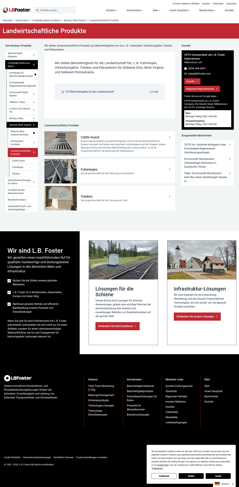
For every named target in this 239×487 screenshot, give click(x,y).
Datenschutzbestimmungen (37, 457)
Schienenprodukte (98, 400)
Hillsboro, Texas (17, 102)
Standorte (231, 3)
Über (155, 10)
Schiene (110, 10)
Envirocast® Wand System (18, 94)
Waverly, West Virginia (75, 20)
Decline (191, 476)
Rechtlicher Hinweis (63, 457)
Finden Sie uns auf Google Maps (200, 96)
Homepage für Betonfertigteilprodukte (21, 74)
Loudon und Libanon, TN (20, 110)
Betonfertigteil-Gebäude (15, 55)
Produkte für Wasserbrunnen (136, 407)
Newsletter (172, 417)
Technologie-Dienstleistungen (97, 412)
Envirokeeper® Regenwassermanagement (22, 84)
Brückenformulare (17, 199)
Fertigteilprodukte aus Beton (46, 20)
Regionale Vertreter (176, 396)
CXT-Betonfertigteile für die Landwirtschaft (89, 91)
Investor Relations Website (186, 3)
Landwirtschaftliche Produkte (21, 152)
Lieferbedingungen (176, 422)
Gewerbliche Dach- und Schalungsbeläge (19, 208)
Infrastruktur (134, 10)
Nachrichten (206, 10)
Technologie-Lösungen (101, 405)
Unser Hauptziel (179, 10)
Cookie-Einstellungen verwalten (91, 457)
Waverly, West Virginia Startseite (19, 133)
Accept (218, 476)
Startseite (7, 20)
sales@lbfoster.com (199, 73)
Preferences (164, 476)
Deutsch (225, 484)
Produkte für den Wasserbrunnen (16, 192)
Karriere (206, 3)
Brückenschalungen (138, 414)
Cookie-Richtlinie (12, 457)
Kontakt (229, 10)
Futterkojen (17, 167)
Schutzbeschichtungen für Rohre (19, 182)
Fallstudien (218, 3)
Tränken (16, 173)
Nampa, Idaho (16, 118)
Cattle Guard (18, 160)
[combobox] (54, 10)
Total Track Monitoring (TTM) (101, 387)
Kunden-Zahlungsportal (179, 386)
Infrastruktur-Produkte (17, 143)
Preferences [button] (157, 468)
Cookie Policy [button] (163, 465)
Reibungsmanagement (101, 395)
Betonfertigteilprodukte (140, 391)
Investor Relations (176, 401)
